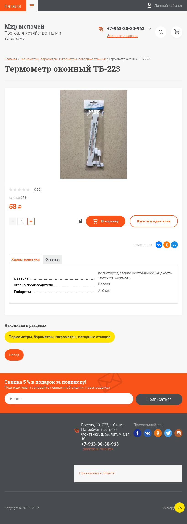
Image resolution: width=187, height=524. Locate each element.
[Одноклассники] (166, 244)
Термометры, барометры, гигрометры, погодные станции (63, 59)
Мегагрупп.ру (172, 508)
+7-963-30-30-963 (100, 444)
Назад (14, 355)
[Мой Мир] (174, 244)
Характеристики (25, 259)
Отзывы (52, 259)
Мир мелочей (24, 26)
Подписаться (159, 399)
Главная (11, 59)
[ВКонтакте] (159, 244)
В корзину (109, 221)
